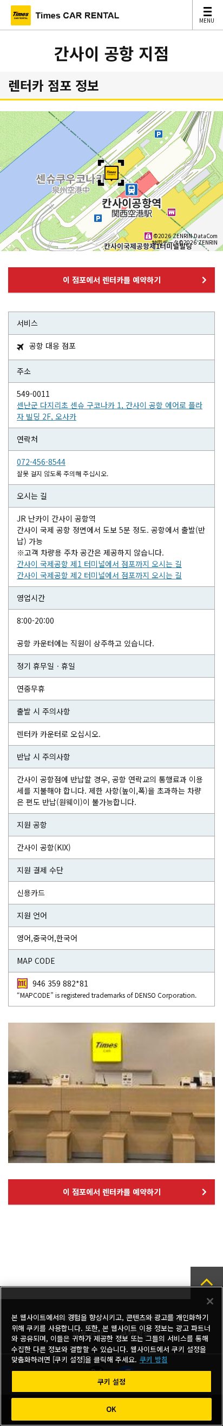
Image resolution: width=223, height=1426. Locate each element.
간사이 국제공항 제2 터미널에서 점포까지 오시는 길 (99, 575)
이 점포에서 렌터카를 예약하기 (112, 279)
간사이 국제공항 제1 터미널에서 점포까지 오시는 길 (99, 563)
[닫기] (210, 1301)
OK (111, 1409)
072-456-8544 (41, 461)
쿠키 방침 (154, 1359)
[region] (111, 1356)
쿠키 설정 (111, 1381)
